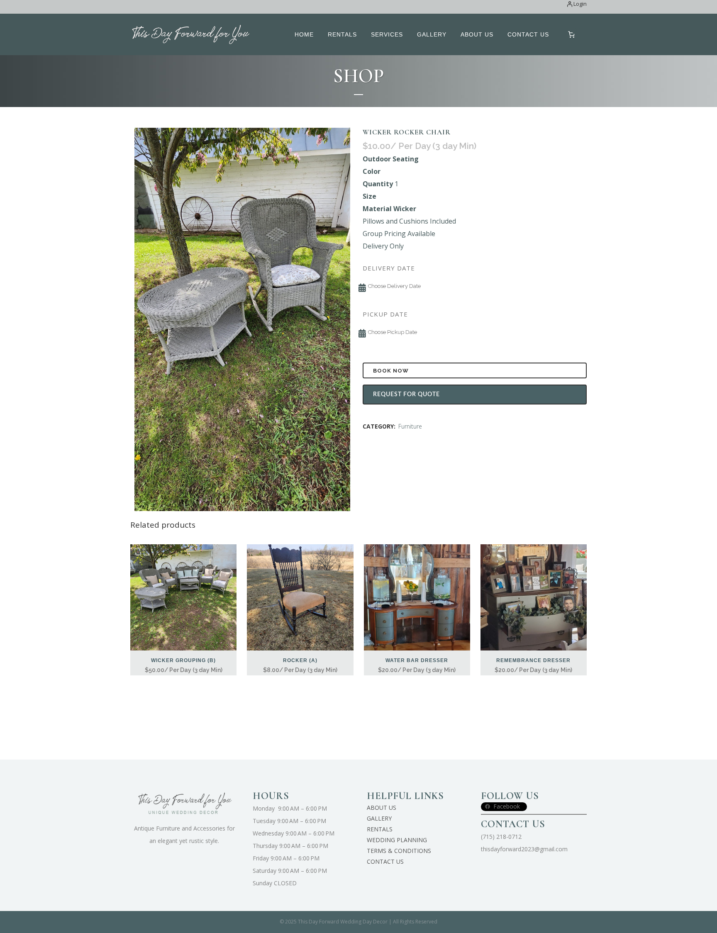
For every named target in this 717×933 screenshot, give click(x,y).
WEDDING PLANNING (397, 840)
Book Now (391, 371)
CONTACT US (385, 861)
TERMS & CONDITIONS (399, 851)
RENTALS (380, 829)
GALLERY (379, 818)
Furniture (410, 426)
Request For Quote (406, 394)
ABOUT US (381, 807)
